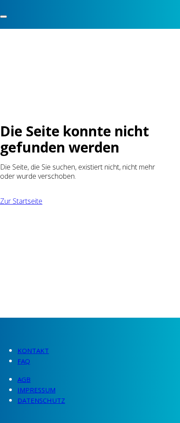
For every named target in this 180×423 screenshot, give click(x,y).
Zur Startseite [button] (21, 201)
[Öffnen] (3, 16)
